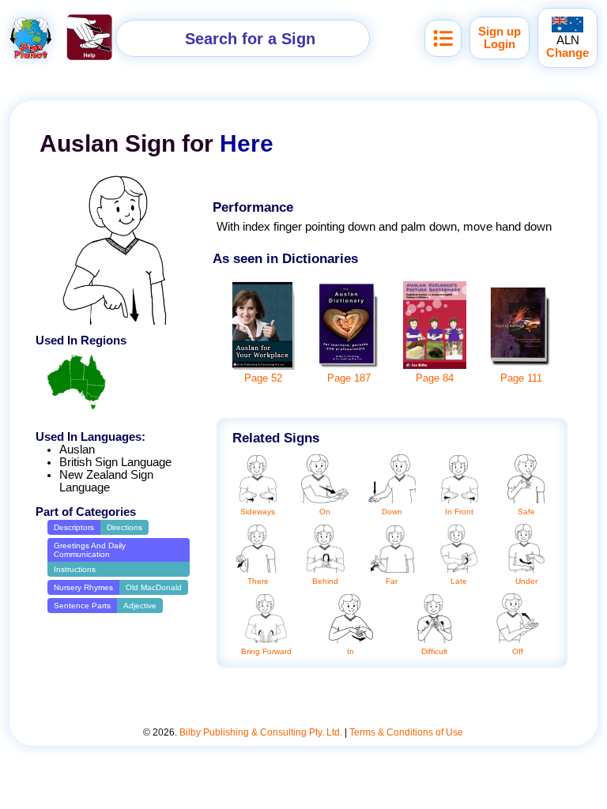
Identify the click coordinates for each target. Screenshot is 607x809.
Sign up (499, 31)
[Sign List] (443, 38)
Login (499, 44)
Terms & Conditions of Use (406, 732)
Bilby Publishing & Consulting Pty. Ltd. (260, 732)
